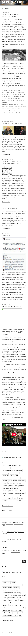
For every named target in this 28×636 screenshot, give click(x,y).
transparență (5, 65)
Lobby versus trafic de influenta (12, 123)
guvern (15, 480)
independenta (21, 480)
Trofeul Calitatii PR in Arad (10, 208)
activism (9, 465)
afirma (3, 68)
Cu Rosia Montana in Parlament (12, 306)
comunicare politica (7, 473)
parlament (5, 490)
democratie (17, 478)
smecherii (20, 498)
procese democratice (20, 493)
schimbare (9, 498)
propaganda (14, 495)
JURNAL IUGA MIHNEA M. (13, 2)
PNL (20, 490)
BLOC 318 (9, 539)
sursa (3, 46)
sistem (14, 498)
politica (4, 493)
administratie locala (16, 465)
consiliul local (6, 475)
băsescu (13, 468)
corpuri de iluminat (15, 552)
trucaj (16, 500)
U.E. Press (16, 524)
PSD (4, 498)
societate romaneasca (8, 500)
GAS (16, 532)
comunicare (19, 470)
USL (20, 500)
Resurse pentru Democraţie (14, 522)
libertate (11, 485)
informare (8, 211)
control (12, 475)
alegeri (4, 468)
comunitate (16, 473)
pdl (10, 490)
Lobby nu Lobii (6, 235)
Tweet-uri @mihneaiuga (7, 505)
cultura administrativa (8, 478)
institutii (4, 483)
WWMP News (10, 532)
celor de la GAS (22, 341)
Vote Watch (21, 532)
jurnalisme (5, 485)
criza (16, 475)
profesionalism (6, 495)
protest (20, 495)
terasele (5, 19)
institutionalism (11, 483)
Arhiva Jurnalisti (9, 524)
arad (9, 468)
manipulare (13, 211)
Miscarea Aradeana (14, 488)
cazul (3, 39)
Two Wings (4, 533)
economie (5, 480)
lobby (16, 485)
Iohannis (19, 483)
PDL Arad (14, 490)
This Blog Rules (16, 539)
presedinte (10, 493)
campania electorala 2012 (9, 470)
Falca (10, 480)
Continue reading (6, 154)
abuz (4, 465)
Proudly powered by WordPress (9, 632)
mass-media (6, 488)
